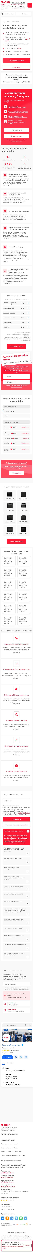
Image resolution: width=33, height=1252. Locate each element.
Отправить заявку (16, 136)
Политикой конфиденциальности (20, 989)
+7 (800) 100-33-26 (18, 6)
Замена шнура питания (9, 313)
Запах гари (6, 443)
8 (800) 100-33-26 (7, 1177)
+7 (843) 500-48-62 (18, 3)
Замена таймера (7, 322)
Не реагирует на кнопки (6, 449)
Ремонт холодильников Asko (10, 1144)
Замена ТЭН (6, 327)
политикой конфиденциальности (19, 386)
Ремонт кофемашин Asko (9, 1148)
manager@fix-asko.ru (8, 1186)
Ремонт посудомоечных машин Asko (13, 1155)
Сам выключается (7, 433)
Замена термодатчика (8, 308)
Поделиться (2, 1218)
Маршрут (9, 1057)
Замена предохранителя (9, 317)
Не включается (7, 427)
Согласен (27, 1245)
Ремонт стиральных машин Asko (11, 1151)
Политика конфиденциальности (16, 1232)
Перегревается (8, 438)
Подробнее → (25, 427)
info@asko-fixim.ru (7, 1182)
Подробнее (16, 652)
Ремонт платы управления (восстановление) (9, 303)
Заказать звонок (16, 473)
